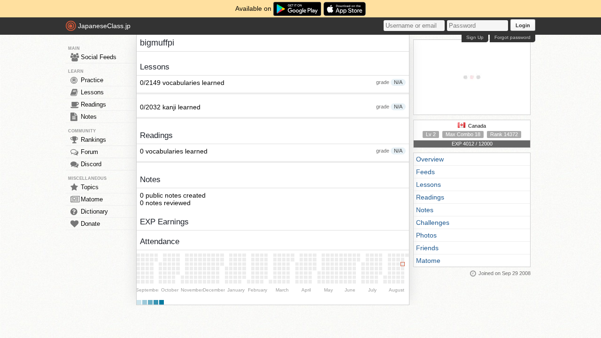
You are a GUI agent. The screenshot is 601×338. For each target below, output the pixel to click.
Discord (91, 164)
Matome (92, 199)
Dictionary (94, 211)
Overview (430, 159)
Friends (427, 248)
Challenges (432, 222)
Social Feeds (98, 57)
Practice (92, 80)
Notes (89, 116)
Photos (426, 235)
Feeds (425, 172)
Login (523, 25)
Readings (93, 104)
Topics (90, 187)
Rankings (93, 139)
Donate (90, 223)
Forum (89, 151)
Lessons (92, 92)
